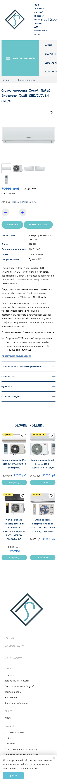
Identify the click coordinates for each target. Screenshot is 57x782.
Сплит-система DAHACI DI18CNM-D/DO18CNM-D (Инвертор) (14, 464)
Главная (6, 79)
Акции (49, 44)
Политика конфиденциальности (22, 754)
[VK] (12, 637)
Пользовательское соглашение (21, 749)
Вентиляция (11, 697)
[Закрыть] (54, 758)
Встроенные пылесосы (17, 680)
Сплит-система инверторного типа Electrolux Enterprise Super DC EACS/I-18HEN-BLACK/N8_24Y (14, 529)
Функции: (8, 386)
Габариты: (8, 376)
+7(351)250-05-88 (15, 641)
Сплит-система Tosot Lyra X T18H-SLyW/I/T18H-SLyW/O (42, 464)
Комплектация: (11, 396)
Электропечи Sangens (16, 702)
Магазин (50, 53)
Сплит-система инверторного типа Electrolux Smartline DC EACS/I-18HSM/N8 (43, 526)
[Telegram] (7, 637)
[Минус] (5, 212)
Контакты (10, 743)
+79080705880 (13, 653)
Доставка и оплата (14, 732)
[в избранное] (51, 112)
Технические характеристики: (22, 366)
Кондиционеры (26, 79)
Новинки (9, 675)
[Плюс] (22, 212)
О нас (7, 737)
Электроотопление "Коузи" (19, 686)
